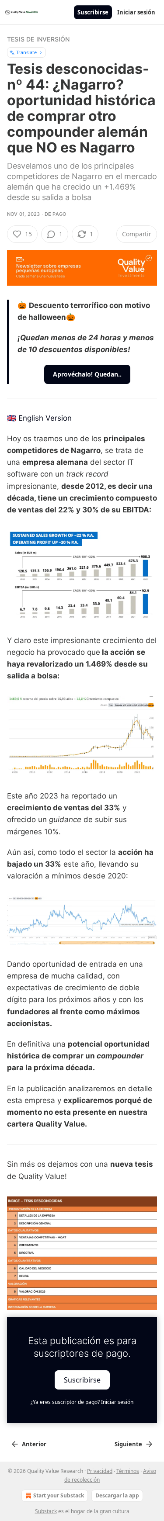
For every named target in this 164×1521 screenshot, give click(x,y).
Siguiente (128, 1444)
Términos (127, 1471)
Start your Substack (58, 1495)
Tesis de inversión (38, 39)
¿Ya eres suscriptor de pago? (82, 1402)
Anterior (34, 1444)
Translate (26, 52)
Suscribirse (92, 12)
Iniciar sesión (136, 12)
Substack (46, 1511)
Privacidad (99, 1471)
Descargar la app (117, 1495)
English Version (45, 418)
